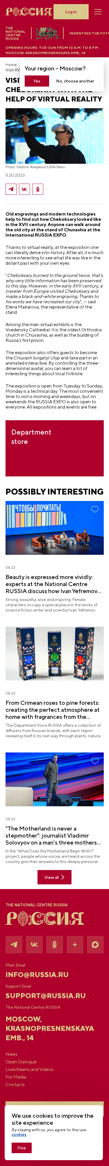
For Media (16, 1077)
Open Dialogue (21, 1062)
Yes (36, 81)
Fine (21, 1148)
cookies (19, 1134)
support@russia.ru (46, 995)
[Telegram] (11, 189)
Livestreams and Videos (29, 1069)
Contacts (15, 1084)
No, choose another (75, 81)
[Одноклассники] (37, 189)
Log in (71, 11)
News (11, 1054)
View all (51, 877)
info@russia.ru (37, 974)
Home (11, 64)
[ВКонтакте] (24, 189)
